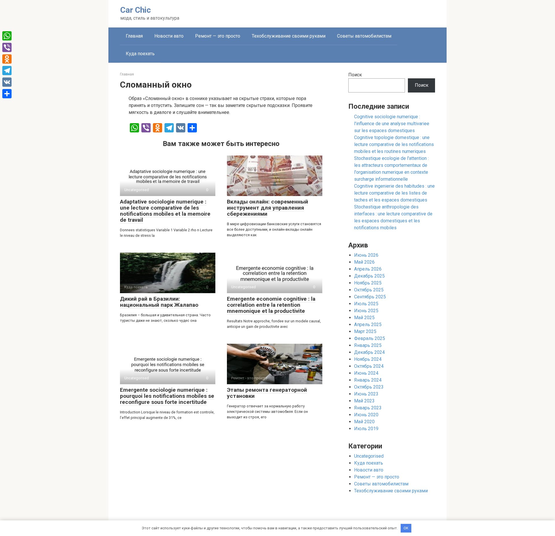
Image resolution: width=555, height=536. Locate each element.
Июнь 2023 (366, 394)
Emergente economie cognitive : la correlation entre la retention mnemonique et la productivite (271, 304)
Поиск (355, 74)
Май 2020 (364, 421)
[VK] (7, 82)
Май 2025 (364, 317)
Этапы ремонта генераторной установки (267, 393)
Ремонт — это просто (217, 36)
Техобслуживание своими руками (288, 36)
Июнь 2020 (366, 414)
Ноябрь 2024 (368, 359)
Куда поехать (140, 53)
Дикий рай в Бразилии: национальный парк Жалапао (159, 301)
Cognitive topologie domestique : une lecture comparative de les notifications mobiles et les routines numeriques (394, 144)
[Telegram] (7, 70)
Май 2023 (364, 401)
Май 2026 (364, 262)
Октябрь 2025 (369, 290)
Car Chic (135, 10)
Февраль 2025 (369, 338)
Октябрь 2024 (369, 366)
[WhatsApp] (7, 36)
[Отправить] (7, 93)
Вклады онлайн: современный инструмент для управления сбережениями (267, 207)
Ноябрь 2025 (368, 283)
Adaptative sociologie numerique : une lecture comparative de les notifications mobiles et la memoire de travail (165, 210)
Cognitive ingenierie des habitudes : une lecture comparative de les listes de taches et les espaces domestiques (394, 193)
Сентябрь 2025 (370, 297)
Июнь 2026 (366, 255)
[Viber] (7, 47)
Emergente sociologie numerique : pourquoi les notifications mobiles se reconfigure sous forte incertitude (167, 396)
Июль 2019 (366, 428)
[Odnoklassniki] (7, 59)
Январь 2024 (368, 380)
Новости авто (169, 36)
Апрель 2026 (368, 269)
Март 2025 (365, 331)
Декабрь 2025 (369, 276)
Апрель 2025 (368, 324)
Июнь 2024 (366, 373)
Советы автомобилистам (364, 36)
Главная (134, 36)
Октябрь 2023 (369, 387)
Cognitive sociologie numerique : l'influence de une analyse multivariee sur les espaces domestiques (391, 123)
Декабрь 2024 (369, 352)
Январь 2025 (368, 345)
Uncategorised (369, 456)
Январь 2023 (368, 408)
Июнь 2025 (366, 310)
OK (406, 528)
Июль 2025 (366, 303)
